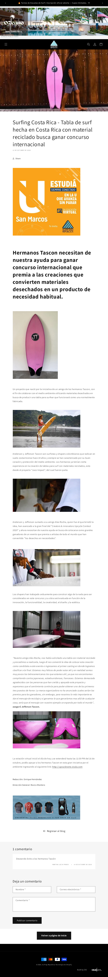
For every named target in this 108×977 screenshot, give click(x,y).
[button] (6, 44)
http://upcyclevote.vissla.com (67, 766)
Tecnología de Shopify (64, 965)
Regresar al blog (56, 831)
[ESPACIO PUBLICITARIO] (54, 22)
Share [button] (18, 158)
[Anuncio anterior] (5, 3)
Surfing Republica (48, 965)
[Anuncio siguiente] (102, 3)
